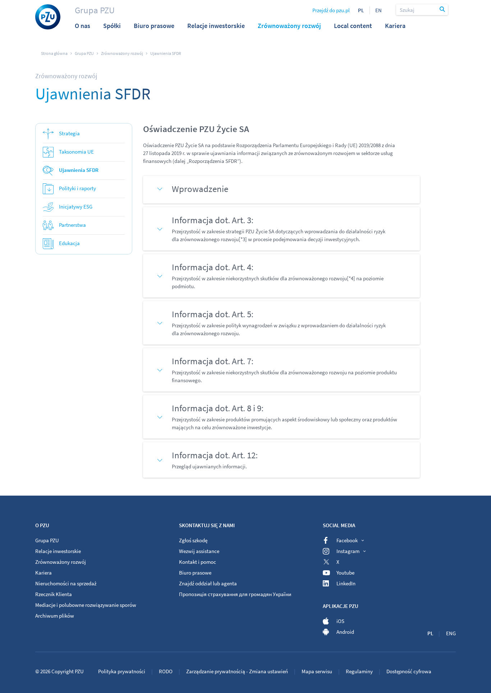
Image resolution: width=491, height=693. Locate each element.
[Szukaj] (443, 9)
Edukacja (69, 243)
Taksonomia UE (76, 151)
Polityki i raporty (77, 188)
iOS (340, 621)
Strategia (69, 133)
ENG (451, 633)
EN (378, 10)
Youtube (345, 572)
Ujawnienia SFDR (78, 170)
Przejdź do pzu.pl (331, 10)
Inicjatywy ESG (75, 206)
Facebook (347, 540)
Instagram (347, 551)
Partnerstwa (72, 224)
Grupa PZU (95, 10)
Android (345, 631)
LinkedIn (345, 583)
